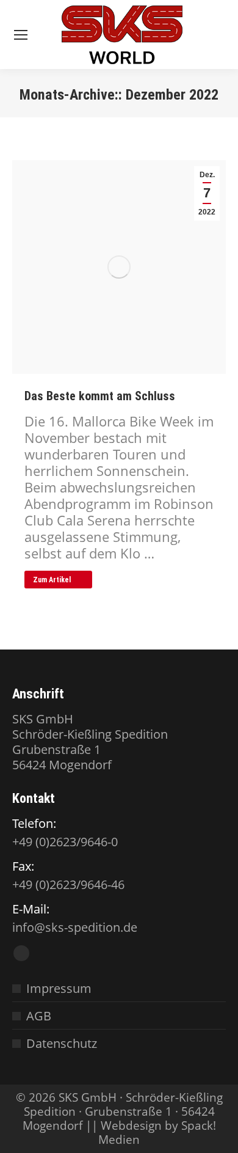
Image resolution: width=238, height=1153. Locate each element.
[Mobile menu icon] (20, 34)
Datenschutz (61, 1043)
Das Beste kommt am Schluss (99, 396)
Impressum (59, 988)
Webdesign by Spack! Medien (157, 1133)
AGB (38, 1015)
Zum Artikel (52, 580)
